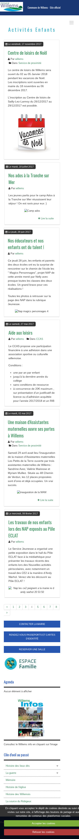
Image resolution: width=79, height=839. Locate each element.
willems (19, 59)
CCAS (39, 338)
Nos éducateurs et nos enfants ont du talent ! (26, 244)
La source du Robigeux (18, 801)
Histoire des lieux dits (18, 765)
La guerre (11, 772)
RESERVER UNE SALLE (32, 649)
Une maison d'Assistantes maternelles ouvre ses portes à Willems (31, 429)
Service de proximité (29, 63)
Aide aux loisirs (20, 332)
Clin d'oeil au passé (16, 754)
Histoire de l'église (16, 787)
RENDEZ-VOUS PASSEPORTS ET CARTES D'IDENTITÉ (32, 637)
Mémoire (10, 780)
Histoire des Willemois (18, 794)
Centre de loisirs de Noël (27, 52)
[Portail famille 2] (21, 663)
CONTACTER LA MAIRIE (32, 624)
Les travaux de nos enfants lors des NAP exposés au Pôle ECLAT (31, 529)
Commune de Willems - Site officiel (44, 7)
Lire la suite (47, 218)
